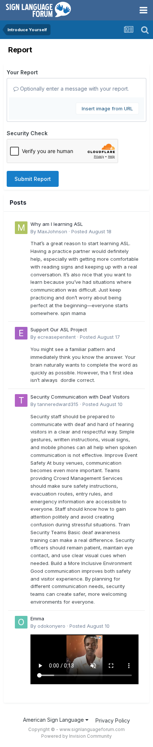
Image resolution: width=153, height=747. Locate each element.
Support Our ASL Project (58, 329)
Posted (91, 231)
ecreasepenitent (57, 337)
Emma (37, 618)
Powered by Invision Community (76, 736)
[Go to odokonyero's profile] (21, 622)
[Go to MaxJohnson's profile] (21, 227)
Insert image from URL (107, 108)
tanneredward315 (58, 404)
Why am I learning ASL (56, 224)
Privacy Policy (112, 720)
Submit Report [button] (32, 179)
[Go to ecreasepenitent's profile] (21, 333)
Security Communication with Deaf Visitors (80, 397)
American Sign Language (54, 720)
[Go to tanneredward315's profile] (21, 400)
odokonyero (51, 626)
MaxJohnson (52, 231)
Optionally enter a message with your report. (74, 88)
